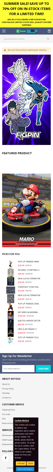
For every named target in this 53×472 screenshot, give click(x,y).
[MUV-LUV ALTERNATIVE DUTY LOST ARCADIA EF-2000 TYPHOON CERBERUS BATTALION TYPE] (11, 300)
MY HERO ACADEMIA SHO (30, 312)
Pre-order (6, 414)
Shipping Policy (8, 409)
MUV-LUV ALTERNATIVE (29, 278)
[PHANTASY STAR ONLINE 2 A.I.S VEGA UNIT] (11, 291)
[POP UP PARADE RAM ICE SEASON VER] (11, 266)
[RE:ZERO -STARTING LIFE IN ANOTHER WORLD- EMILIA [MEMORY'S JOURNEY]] (11, 274)
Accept (22, 463)
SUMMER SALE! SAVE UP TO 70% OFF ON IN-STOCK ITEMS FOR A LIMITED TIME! (26, 8)
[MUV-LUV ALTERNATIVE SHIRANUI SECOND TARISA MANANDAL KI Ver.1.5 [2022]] (11, 283)
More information (25, 469)
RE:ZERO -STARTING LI (28, 270)
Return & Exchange (10, 423)
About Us (6, 384)
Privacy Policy (8, 388)
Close (30, 463)
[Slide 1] (26, 201)
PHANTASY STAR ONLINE (30, 287)
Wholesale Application (11, 435)
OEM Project (7, 440)
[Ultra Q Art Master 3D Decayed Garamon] (11, 333)
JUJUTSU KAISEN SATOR (29, 320)
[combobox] (26, 39)
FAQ (4, 418)
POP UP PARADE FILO (28, 337)
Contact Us (6, 397)
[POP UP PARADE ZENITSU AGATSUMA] (11, 308)
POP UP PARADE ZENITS (29, 303)
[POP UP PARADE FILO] (11, 342)
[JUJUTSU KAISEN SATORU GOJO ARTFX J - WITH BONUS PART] (11, 325)
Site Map (6, 393)
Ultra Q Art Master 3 (27, 329)
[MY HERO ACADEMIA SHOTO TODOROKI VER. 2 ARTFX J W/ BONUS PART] (11, 316)
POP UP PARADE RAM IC (29, 261)
